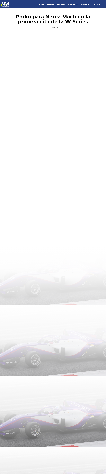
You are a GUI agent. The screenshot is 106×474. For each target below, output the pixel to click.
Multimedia (73, 5)
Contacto (96, 5)
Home (41, 5)
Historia (50, 5)
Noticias (61, 5)
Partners (84, 5)
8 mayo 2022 (54, 27)
